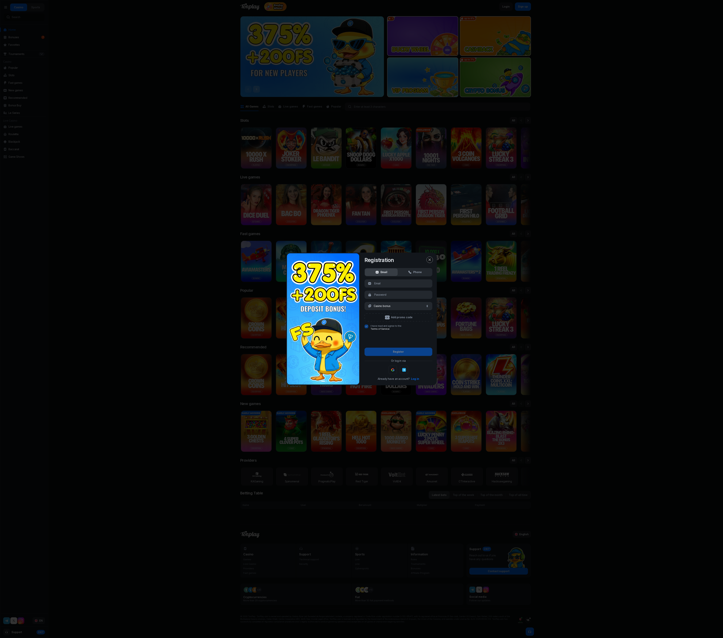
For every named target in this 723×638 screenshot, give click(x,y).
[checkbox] (366, 326)
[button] (398, 306)
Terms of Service (380, 328)
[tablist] (398, 272)
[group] (381, 272)
